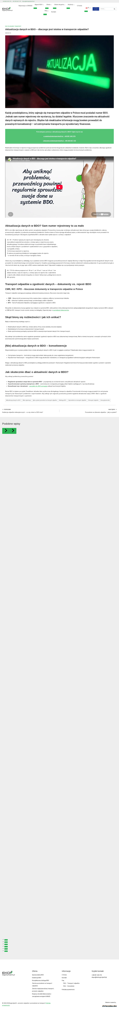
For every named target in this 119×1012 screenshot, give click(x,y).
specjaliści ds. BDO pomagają (38, 386)
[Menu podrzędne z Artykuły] (68, 8)
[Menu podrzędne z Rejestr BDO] (35, 8)
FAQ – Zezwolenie (68, 986)
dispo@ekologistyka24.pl (28, 1)
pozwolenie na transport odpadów (77, 400)
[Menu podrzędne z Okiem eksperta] (54, 8)
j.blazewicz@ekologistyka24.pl (53, 141)
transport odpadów (93, 400)
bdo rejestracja (27, 400)
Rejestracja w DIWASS (25, 5)
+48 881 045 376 (7, 1)
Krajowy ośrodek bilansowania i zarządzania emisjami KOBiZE (41, 995)
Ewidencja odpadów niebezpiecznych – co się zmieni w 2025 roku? (22, 411)
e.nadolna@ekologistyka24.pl (54, 136)
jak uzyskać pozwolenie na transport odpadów (45, 400)
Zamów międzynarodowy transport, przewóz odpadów (43, 990)
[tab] (6, 940)
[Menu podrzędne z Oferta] (47, 8)
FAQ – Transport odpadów (71, 983)
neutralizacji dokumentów (61, 310)
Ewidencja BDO (36, 978)
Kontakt (53, 12)
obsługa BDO (62, 400)
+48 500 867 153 (16, 1)
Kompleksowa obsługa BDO (40, 980)
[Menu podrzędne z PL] (86, 11)
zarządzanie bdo (105, 400)
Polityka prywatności (68, 989)
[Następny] (12, 431)
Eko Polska (8, 26)
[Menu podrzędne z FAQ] (45, 14)
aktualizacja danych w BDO (13, 400)
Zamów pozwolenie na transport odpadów (42, 984)
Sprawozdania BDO (38, 975)
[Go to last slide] (5, 431)
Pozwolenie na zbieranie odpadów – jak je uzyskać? (101, 411)
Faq (63, 980)
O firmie (79, 5)
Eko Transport (16, 26)
